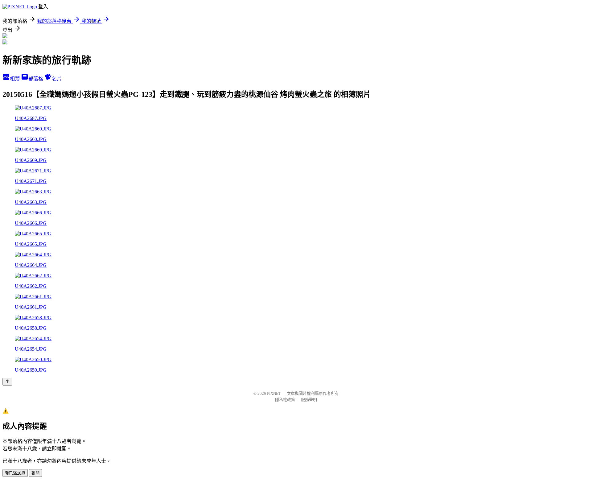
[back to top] (7, 382)
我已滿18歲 (15, 473)
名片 (57, 78)
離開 (35, 473)
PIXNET (274, 393)
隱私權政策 (285, 399)
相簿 (15, 78)
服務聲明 (309, 399)
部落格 (36, 78)
